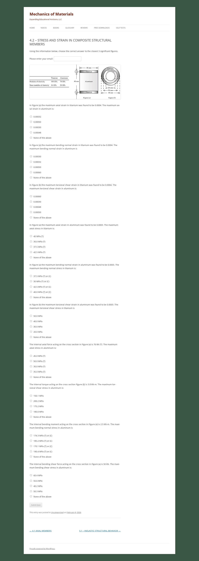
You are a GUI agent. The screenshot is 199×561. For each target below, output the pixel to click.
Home (32, 28)
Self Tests (120, 28)
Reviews (84, 28)
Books (56, 28)
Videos (44, 28)
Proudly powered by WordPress (42, 548)
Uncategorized (57, 512)
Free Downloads (102, 28)
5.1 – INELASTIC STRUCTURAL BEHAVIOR (100, 530)
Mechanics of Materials (51, 14)
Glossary (69, 28)
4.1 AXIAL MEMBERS (41, 530)
